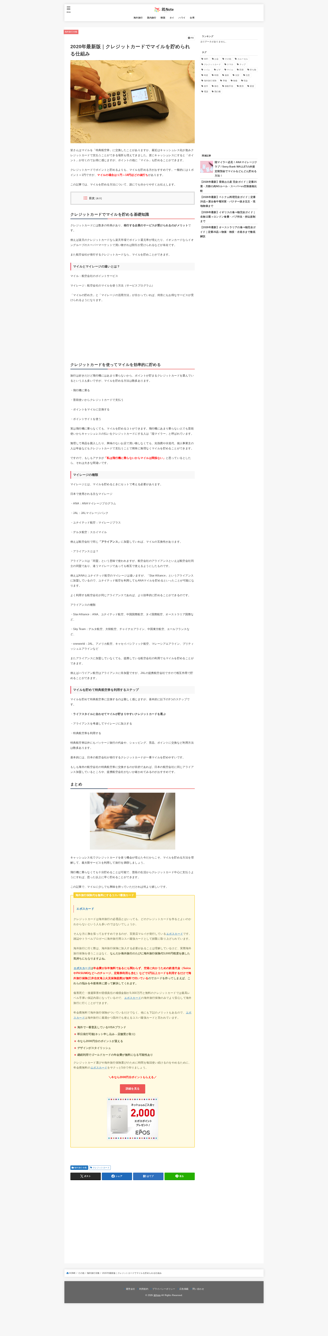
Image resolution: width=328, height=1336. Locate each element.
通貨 (252, 86)
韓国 (163, 17)
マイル (230, 70)
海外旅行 (138, 17)
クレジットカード (101, 1167)
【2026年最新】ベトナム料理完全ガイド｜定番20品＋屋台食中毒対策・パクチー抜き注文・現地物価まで (228, 201)
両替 (241, 70)
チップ (243, 64)
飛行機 (217, 91)
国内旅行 (151, 17)
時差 (206, 75)
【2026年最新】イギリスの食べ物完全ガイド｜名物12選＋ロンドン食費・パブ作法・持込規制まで (228, 217)
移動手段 (229, 86)
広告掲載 (183, 1289)
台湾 (192, 17)
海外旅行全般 (71, 32)
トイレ (207, 70)
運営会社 (130, 1289)
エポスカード (85, 908)
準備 (225, 80)
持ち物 (253, 70)
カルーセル (242, 59)
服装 (227, 75)
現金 (246, 80)
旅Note (157, 1295)
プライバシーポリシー (163, 1289)
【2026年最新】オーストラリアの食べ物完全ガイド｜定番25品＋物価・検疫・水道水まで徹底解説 (228, 232)
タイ (172, 17)
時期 (216, 75)
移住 (216, 86)
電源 (206, 91)
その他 (228, 59)
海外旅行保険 (210, 80)
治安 (237, 75)
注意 (248, 75)
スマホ (230, 64)
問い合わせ (198, 1289)
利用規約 (143, 1289)
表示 (99, 198)
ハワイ (182, 17)
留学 (206, 86)
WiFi (206, 59)
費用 (241, 86)
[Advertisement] (132, 331)
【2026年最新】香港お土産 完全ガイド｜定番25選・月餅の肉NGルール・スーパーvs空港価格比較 (228, 186)
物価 (235, 80)
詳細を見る (133, 1088)
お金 (216, 59)
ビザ (218, 70)
